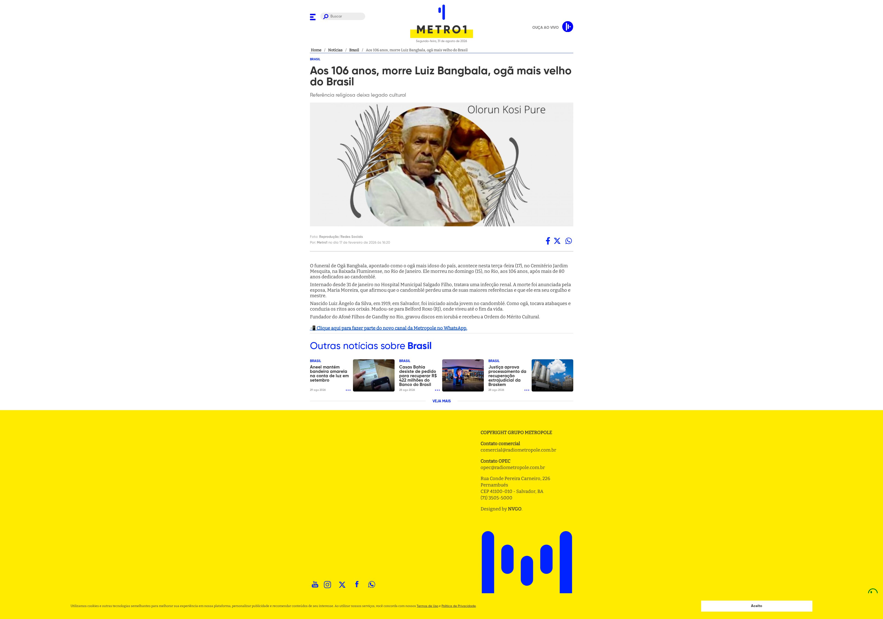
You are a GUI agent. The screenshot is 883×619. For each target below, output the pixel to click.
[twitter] (557, 241)
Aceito (756, 606)
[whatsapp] (568, 241)
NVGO (515, 509)
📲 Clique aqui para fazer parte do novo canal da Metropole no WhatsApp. (388, 328)
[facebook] (548, 241)
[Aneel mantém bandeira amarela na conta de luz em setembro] (374, 375)
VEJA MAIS (442, 401)
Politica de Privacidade (459, 606)
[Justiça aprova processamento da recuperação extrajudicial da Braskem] (552, 375)
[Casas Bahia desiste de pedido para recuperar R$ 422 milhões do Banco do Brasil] (463, 375)
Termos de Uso (427, 606)
